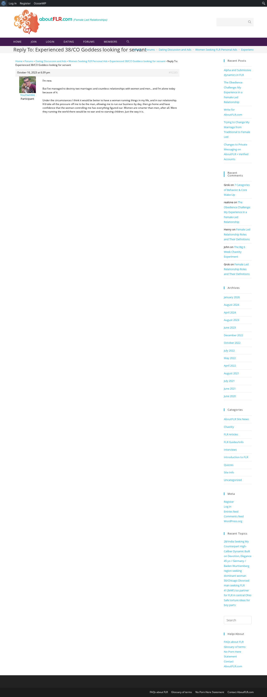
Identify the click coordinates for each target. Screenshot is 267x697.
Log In (13, 3)
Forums (29, 61)
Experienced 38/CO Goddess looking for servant (137, 61)
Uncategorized (233, 480)
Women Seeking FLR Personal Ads (88, 61)
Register (25, 3)
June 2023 (230, 327)
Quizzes (228, 465)
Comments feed (234, 516)
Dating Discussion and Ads (50, 61)
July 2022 (229, 350)
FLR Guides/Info (234, 442)
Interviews (230, 449)
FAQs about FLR (234, 642)
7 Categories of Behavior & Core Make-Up (237, 190)
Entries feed (231, 511)
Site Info (229, 472)
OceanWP (40, 3)
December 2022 (233, 335)
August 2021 (231, 373)
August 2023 (231, 320)
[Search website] (128, 42)
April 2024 (230, 312)
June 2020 (230, 396)
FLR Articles (231, 434)
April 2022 (230, 365)
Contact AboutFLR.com (241, 692)
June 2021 (230, 388)
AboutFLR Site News (236, 419)
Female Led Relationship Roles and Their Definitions (237, 234)
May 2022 (230, 358)
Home (19, 61)
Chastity (229, 427)
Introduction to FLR (236, 457)
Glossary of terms (235, 647)
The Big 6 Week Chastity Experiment (234, 252)
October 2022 (232, 343)
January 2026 (232, 297)
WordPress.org (233, 521)
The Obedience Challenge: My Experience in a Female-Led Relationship (233, 92)
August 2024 (231, 305)
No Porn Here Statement (209, 692)
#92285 (173, 72)
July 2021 (229, 381)
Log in (227, 506)
